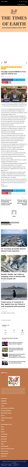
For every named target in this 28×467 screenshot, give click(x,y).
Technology (4, 403)
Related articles (5, 222)
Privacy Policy (4, 453)
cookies (9, 465)
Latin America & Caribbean (7, 408)
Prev (3, 311)
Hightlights (4, 401)
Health (2, 420)
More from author (14, 222)
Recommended (4, 446)
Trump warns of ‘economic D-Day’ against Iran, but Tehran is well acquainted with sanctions (13, 304)
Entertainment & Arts (6, 424)
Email (2, 443)
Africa (2, 429)
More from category (6, 224)
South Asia (3, 441)
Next (6, 311)
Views (2, 426)
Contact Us (4, 456)
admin (2, 76)
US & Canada (4, 434)
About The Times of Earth (7, 448)
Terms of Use (4, 451)
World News (3, 68)
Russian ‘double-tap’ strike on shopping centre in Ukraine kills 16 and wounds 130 (13, 276)
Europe (2, 431)
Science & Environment (6, 418)
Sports (2, 415)
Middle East (4, 436)
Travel (2, 405)
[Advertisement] (14, 46)
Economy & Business (6, 410)
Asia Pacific (4, 439)
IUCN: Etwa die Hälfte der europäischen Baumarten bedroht (16, 350)
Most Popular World (6, 413)
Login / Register (4, 1)
